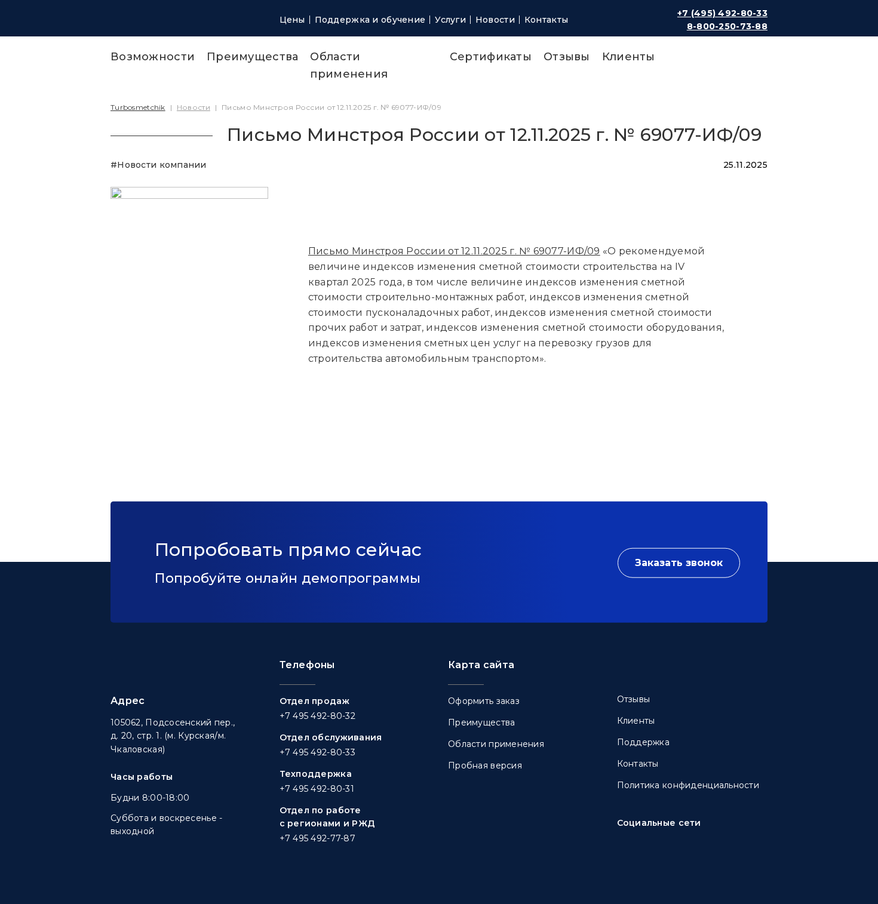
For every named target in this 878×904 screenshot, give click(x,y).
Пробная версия (485, 765)
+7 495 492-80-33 (317, 752)
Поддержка (643, 742)
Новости (495, 19)
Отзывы (567, 56)
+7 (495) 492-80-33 (722, 13)
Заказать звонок (679, 562)
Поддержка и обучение (370, 19)
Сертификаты (491, 56)
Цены (292, 19)
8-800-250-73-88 (727, 26)
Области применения (496, 744)
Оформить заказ (484, 701)
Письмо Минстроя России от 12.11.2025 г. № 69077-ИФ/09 (454, 251)
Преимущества (252, 56)
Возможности (152, 56)
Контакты (546, 19)
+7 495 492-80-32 (317, 716)
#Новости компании (158, 164)
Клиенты (628, 56)
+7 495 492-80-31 (317, 788)
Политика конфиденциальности (688, 785)
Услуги (450, 19)
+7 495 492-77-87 (317, 838)
